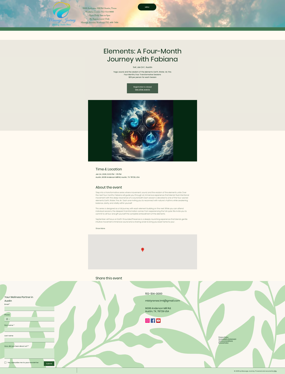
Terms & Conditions (226, 341)
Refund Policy (223, 343)
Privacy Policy (223, 337)
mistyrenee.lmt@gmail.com (162, 300)
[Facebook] (153, 320)
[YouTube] (158, 320)
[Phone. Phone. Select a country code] (8, 319)
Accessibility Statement (227, 339)
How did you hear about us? (16, 346)
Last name (8, 335)
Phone (7, 315)
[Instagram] (147, 320)
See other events (142, 89)
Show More (100, 228)
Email (7, 304)
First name (9, 325)
